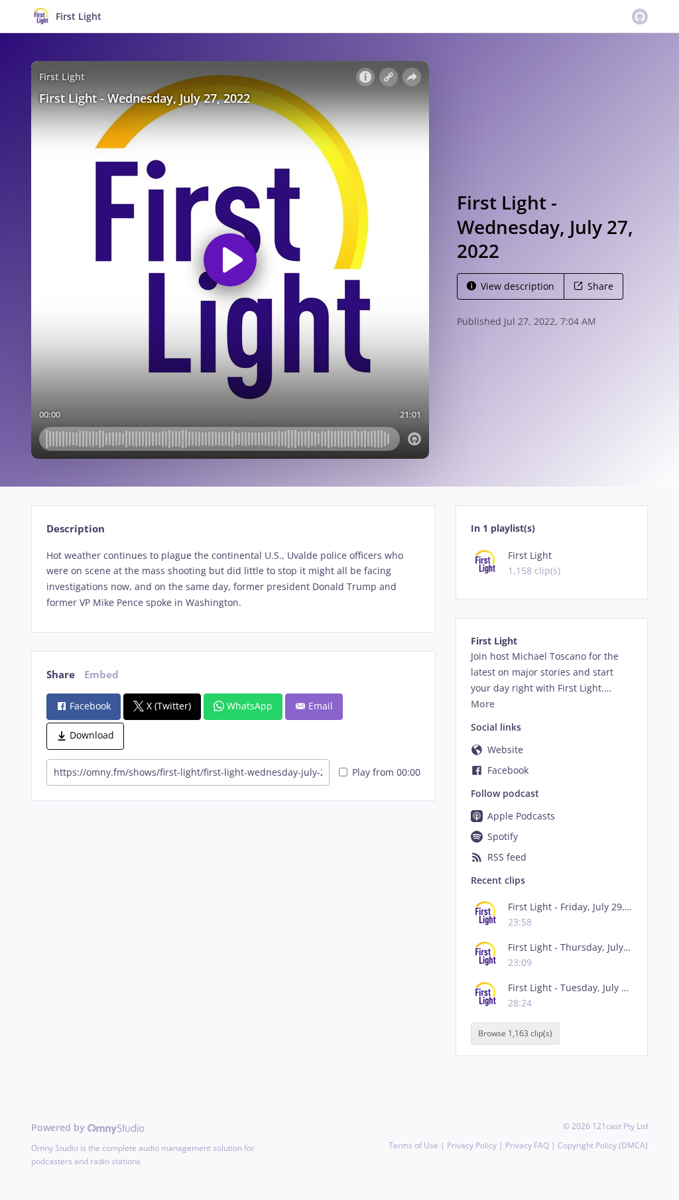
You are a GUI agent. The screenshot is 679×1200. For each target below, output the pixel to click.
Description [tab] (75, 529)
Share (600, 286)
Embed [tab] (101, 675)
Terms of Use (413, 1145)
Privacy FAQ (527, 1145)
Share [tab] (60, 675)
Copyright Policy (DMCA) (603, 1145)
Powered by (59, 1127)
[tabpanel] (233, 579)
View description (517, 286)
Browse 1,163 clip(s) (515, 1034)
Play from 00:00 (386, 772)
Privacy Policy (472, 1145)
